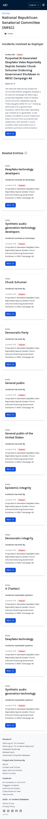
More (9, 134)
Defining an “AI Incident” (14, 743)
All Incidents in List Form (14, 782)
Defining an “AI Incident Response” (18, 746)
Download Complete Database (16, 755)
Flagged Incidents (11, 785)
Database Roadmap (11, 749)
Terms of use (8, 803)
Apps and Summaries (12, 770)
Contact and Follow (11, 767)
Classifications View (12, 791)
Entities (6, 13)
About (5, 764)
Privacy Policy (9, 806)
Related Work (9, 752)
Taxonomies (8, 794)
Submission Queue (11, 788)
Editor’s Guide (9, 773)
